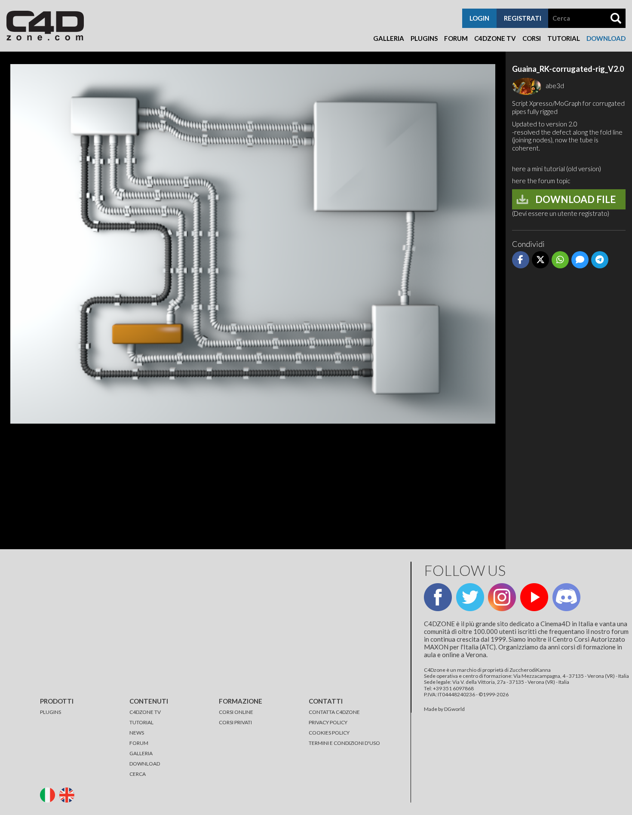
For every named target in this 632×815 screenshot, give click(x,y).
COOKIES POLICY (329, 732)
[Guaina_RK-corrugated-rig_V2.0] (253, 248)
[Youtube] (534, 597)
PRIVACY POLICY (328, 722)
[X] (540, 259)
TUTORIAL (141, 722)
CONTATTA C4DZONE (334, 712)
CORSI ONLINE (236, 712)
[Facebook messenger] (580, 259)
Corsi (531, 38)
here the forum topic (541, 181)
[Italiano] (49, 794)
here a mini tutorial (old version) (556, 168)
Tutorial (563, 38)
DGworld (454, 709)
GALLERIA (141, 753)
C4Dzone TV (495, 38)
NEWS (136, 732)
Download (606, 38)
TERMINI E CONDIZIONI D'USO (344, 743)
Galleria (388, 38)
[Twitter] (470, 597)
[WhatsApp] (560, 259)
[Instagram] (502, 597)
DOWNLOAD (144, 763)
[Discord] (566, 597)
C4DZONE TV (145, 712)
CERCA (137, 774)
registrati (522, 18)
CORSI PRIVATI (235, 722)
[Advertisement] (569, 407)
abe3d (555, 85)
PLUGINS (50, 712)
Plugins (424, 38)
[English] (68, 794)
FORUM (138, 743)
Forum (456, 38)
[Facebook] (520, 259)
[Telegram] (599, 259)
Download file (575, 199)
